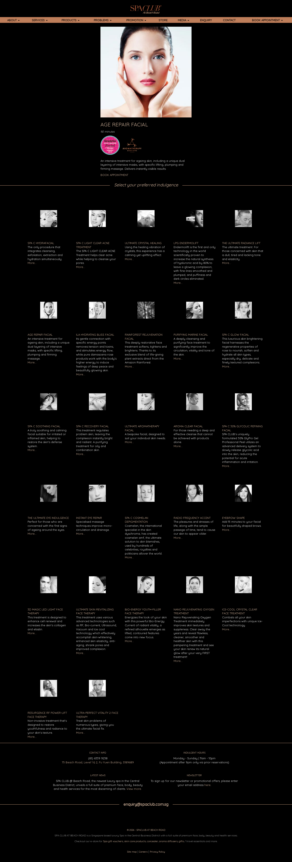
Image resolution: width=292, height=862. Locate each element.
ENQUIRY (206, 20)
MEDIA (182, 20)
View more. (134, 788)
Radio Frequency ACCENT (192, 518)
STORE (163, 20)
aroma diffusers (168, 841)
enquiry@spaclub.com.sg (146, 804)
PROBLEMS (101, 20)
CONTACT (229, 20)
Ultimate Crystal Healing (143, 243)
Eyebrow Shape (233, 518)
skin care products (135, 841)
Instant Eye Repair (89, 518)
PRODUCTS (69, 20)
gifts (181, 841)
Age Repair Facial (40, 334)
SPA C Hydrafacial (41, 243)
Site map (132, 851)
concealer (152, 841)
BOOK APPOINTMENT (266, 20)
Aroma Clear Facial (188, 426)
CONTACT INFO (97, 752)
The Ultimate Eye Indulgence (48, 518)
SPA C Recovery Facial (92, 426)
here (207, 785)
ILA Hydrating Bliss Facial (95, 334)
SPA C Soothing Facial (44, 426)
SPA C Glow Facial (235, 334)
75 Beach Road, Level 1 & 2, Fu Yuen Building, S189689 (98, 762)
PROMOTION (135, 20)
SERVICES (39, 20)
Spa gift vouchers (113, 841)
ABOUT (12, 20)
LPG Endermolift (186, 243)
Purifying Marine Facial (191, 334)
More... (32, 263)
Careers (143, 851)
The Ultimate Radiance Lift (241, 243)
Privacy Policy (157, 851)
